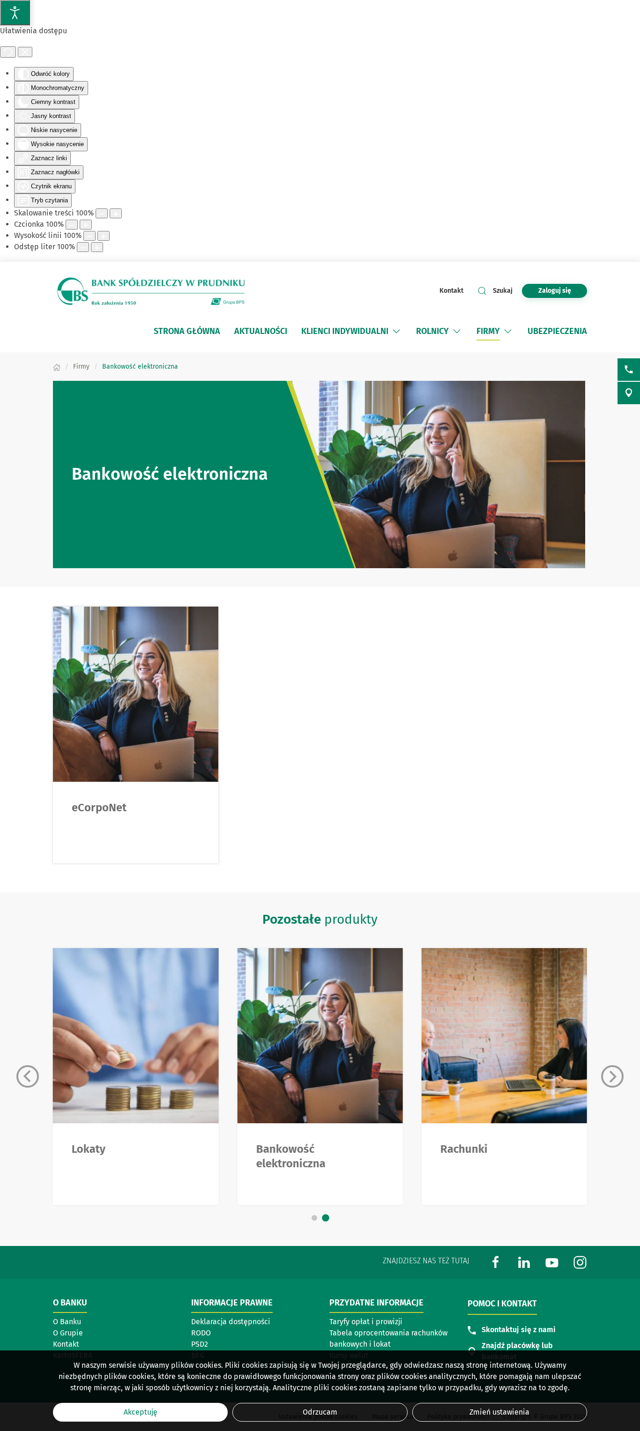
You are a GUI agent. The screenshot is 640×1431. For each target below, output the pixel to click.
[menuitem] (187, 331)
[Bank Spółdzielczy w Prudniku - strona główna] (151, 290)
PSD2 (199, 1344)
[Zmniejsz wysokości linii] (89, 236)
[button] (396, 331)
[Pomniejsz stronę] (102, 213)
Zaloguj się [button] (554, 291)
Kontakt (451, 291)
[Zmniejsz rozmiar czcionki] (72, 225)
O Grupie (97, 1333)
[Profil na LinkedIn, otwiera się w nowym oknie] (524, 1261)
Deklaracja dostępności (230, 1321)
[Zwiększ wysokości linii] (103, 236)
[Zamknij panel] (25, 52)
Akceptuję (140, 1412)
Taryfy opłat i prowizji (365, 1321)
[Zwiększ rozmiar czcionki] (86, 225)
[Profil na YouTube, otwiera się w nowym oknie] (552, 1261)
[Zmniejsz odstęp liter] (83, 247)
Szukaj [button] (503, 291)
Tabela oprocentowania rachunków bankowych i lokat (388, 1338)
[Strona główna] (56, 367)
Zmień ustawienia (499, 1412)
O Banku (67, 1321)
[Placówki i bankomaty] (629, 393)
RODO (201, 1332)
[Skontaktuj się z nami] (629, 369)
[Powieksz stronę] (116, 213)
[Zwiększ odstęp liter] (97, 247)
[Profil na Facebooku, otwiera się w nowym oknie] (496, 1261)
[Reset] (8, 52)
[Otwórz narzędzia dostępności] (15, 12)
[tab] (314, 1218)
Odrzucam (320, 1412)
